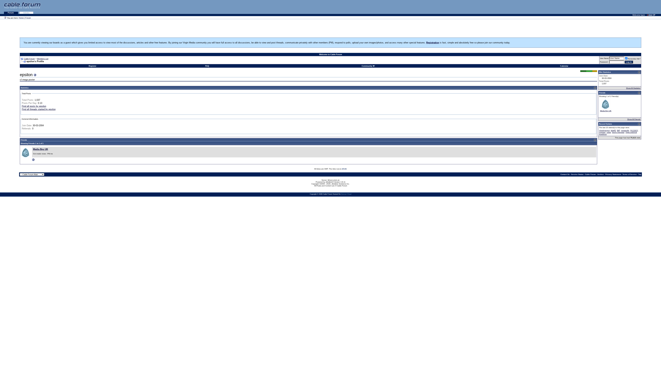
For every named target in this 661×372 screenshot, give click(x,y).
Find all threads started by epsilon (39, 109)
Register (92, 66)
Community (367, 66)
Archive (600, 174)
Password (604, 62)
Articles (26, 13)
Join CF (651, 15)
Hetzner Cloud (346, 194)
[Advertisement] (619, 7)
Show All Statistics (633, 88)
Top (639, 174)
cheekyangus (604, 130)
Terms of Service (629, 174)
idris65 (613, 130)
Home (21, 18)
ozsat (609, 132)
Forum (11, 13)
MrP (618, 130)
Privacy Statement (613, 174)
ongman (602, 132)
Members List (42, 59)
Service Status (577, 174)
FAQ (207, 66)
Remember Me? (634, 59)
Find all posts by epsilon (34, 106)
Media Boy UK (40, 149)
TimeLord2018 (631, 132)
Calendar (564, 66)
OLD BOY (634, 130)
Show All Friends (633, 119)
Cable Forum (29, 59)
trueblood (603, 134)
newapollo (625, 130)
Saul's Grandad (618, 132)
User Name (604, 58)
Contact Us (565, 174)
